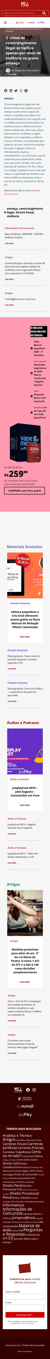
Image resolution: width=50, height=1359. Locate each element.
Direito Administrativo (27, 1159)
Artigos (9, 257)
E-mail (8, 1302)
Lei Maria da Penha (30, 1222)
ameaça (12, 208)
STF (5, 1238)
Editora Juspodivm (25, 1351)
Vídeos (27, 1238)
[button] (5, 22)
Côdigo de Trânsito (10, 1160)
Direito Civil (10, 1163)
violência (13, 216)
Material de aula (25, 29)
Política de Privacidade (25, 1323)
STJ (10, 1238)
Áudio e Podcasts (19, 779)
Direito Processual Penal (21, 1195)
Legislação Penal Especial (12, 1222)
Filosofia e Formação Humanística (30, 1201)
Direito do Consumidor (26, 1174)
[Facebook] (28, 1090)
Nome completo (13, 1291)
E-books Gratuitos (20, 603)
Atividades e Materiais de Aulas (28, 1140)
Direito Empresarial (19, 1178)
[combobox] (21, 13)
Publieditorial (33, 1234)
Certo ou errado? (12, 29)
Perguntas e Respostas (22, 1232)
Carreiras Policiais (31, 1147)
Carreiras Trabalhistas (17, 1152)
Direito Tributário (21, 1197)
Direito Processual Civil (17, 1187)
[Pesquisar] (45, 13)
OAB (20, 1230)
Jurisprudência (23, 1217)
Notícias (14, 1230)
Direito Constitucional (15, 1165)
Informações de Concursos (19, 228)
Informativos (13, 1205)
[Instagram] (34, 1090)
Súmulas (18, 1238)
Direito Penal (25, 212)
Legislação (39, 1218)
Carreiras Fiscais (15, 1144)
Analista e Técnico (17, 1135)
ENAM (13, 1202)
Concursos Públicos (32, 1156)
